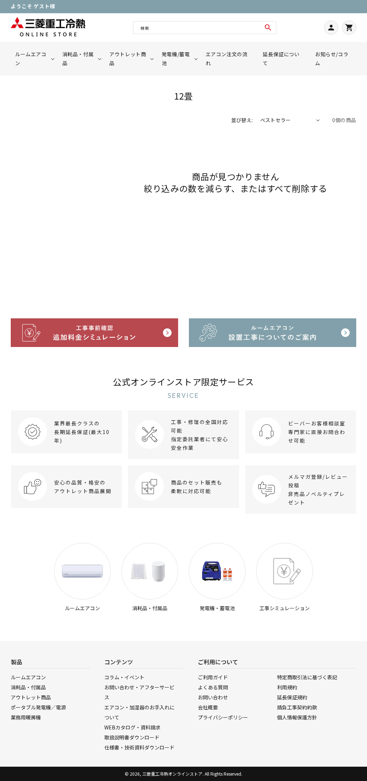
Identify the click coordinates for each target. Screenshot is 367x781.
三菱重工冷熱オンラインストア (172, 774)
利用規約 (287, 687)
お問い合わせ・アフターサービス (139, 692)
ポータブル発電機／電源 (38, 707)
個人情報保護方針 (297, 717)
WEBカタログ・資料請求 (132, 727)
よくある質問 (213, 687)
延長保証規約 (292, 697)
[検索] (268, 27)
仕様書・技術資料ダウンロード (139, 747)
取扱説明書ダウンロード (131, 737)
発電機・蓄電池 (217, 608)
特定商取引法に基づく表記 (307, 677)
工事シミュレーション (284, 608)
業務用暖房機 (26, 717)
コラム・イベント (124, 677)
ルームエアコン (82, 608)
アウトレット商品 (31, 697)
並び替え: (242, 120)
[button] (32, 58)
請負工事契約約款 (297, 707)
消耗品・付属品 (149, 608)
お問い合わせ (213, 697)
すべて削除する (297, 188)
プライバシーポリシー (223, 717)
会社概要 (208, 707)
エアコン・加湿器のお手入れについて (139, 712)
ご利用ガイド (213, 677)
